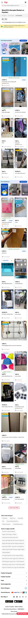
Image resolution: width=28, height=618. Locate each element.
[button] (2, 2)
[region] (14, 48)
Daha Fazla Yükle (14, 507)
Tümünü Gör (23, 40)
